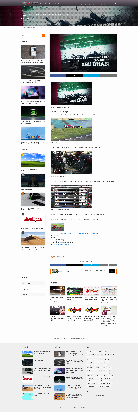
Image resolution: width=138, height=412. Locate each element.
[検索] (105, 395)
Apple (89, 351)
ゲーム (90, 378)
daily (103, 354)
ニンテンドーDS (104, 381)
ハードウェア (91, 383)
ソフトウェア (98, 378)
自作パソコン (100, 386)
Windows (106, 373)
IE (96, 359)
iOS (101, 359)
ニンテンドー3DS (92, 381)
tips (95, 370)
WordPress (90, 375)
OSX (104, 367)
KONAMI (97, 365)
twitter (107, 370)
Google (90, 359)
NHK (98, 367)
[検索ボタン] (115, 3)
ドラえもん (108, 378)
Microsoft (90, 367)
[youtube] (99, 395)
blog (105, 351)
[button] (58, 75)
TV (23, 18)
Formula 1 (59, 256)
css (97, 354)
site (89, 370)
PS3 (110, 367)
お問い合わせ (83, 407)
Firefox (98, 357)
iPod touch (105, 362)
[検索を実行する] (43, 35)
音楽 (108, 386)
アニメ (110, 375)
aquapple (97, 351)
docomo (90, 357)
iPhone (90, 362)
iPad (107, 359)
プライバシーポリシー (73, 407)
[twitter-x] (97, 395)
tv (63, 256)
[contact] (103, 395)
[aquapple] (30, 3)
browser (90, 354)
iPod (97, 362)
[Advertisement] (33, 263)
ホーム (53, 407)
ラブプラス (101, 383)
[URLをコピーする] (108, 75)
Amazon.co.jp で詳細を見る (61, 244)
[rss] (101, 395)
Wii (99, 373)
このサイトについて (61, 407)
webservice (91, 373)
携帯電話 (90, 386)
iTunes (90, 365)
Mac (104, 365)
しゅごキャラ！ (100, 375)
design (111, 354)
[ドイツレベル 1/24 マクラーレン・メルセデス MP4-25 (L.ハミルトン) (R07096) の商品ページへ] (57, 231)
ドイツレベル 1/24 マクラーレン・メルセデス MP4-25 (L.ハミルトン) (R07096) (75, 233)
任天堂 (109, 383)
